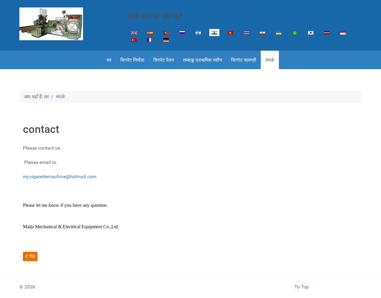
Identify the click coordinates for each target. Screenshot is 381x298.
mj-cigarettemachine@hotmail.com (59, 176)
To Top (301, 287)
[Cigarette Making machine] (51, 23)
